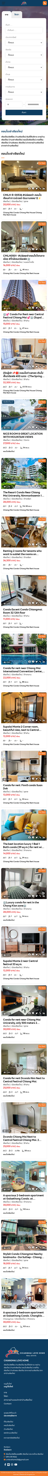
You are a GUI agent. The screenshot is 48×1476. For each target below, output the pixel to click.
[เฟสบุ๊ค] (29, 188)
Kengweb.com (31, 1474)
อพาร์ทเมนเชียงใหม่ (10, 1432)
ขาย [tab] (6, 14)
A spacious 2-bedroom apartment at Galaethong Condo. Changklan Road (23, 1314)
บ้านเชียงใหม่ (8, 1429)
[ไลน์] (33, 188)
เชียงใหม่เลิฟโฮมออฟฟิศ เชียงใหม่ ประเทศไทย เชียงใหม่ (24, 1454)
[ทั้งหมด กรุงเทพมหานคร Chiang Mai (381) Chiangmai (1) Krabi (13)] (24, 55)
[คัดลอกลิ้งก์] (40, 188)
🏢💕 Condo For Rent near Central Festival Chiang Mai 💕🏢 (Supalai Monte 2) (23, 316)
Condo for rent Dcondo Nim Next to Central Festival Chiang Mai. (24, 1080)
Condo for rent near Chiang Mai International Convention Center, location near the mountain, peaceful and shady (22, 670)
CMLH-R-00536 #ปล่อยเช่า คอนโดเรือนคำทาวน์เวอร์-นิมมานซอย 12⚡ (22, 196)
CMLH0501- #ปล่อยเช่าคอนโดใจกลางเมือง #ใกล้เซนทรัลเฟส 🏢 (24, 257)
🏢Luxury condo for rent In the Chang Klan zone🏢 (21, 904)
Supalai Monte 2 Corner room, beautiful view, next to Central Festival (21, 728)
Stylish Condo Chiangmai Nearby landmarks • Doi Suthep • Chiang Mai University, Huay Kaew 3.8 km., (23, 1255)
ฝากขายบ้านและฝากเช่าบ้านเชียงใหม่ (18, 1399)
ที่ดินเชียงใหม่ (8, 1421)
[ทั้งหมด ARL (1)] (24, 92)
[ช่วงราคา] (14, 104)
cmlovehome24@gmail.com (17, 1459)
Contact (7, 1403)
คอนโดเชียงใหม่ (9, 1425)
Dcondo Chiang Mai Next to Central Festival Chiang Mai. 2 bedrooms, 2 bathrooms (21, 1138)
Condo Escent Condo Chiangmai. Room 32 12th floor (23, 611)
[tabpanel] (24, 69)
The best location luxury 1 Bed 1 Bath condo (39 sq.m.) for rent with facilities (23, 845)
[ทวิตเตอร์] (36, 188)
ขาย (5, 1392)
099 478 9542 (11, 1457)
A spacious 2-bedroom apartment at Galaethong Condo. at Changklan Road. (23, 1197)
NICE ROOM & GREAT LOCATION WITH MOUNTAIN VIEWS (23, 435)
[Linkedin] (43, 188)
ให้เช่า (6, 1396)
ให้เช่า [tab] (16, 14)
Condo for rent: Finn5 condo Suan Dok (22, 787)
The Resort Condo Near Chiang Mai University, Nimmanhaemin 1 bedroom (22, 494)
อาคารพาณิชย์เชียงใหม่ (12, 1437)
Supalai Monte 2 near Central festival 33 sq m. (20, 962)
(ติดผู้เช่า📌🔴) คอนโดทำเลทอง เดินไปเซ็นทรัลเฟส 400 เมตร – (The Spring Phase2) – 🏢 (23, 374)
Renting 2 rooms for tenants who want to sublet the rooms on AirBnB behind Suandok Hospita (22, 552)
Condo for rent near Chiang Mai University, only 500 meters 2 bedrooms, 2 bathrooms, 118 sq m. (23, 1021)
